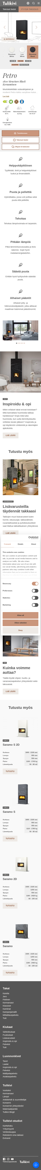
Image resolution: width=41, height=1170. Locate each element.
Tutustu (10, 771)
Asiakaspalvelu (9, 1076)
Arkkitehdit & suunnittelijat (14, 1100)
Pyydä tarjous (29, 9)
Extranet (6, 1138)
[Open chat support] (36, 1165)
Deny (20, 630)
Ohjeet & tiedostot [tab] (22, 147)
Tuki (4, 1018)
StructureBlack (32, 55)
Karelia (6, 993)
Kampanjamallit (10, 1012)
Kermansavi (8, 1003)
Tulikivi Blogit (9, 1112)
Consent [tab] (7, 544)
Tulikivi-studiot (12, 1120)
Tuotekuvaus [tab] (22, 133)
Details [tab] (20, 544)
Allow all (20, 615)
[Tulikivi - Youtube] (12, 1159)
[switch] (35, 591)
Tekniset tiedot (9, 9)
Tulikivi (7, 1085)
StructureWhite (11, 55)
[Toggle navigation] (39, 3)
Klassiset (7, 1006)
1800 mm (20, 61)
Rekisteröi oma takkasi (13, 1135)
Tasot (5, 1061)
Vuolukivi (7, 1090)
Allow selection (20, 623)
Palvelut (6, 1044)
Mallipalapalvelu (10, 1073)
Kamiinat (7, 1009)
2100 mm (28, 61)
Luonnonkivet (12, 1056)
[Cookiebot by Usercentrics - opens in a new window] (28, 537)
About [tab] (33, 544)
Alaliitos (15, 64)
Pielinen (6, 999)
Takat (6, 988)
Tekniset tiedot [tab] (22, 140)
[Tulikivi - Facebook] (4, 1159)
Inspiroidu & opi (10, 1041)
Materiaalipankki (10, 1109)
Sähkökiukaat (9, 1032)
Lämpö (6, 1096)
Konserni (7, 1103)
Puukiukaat (8, 1035)
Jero (5, 996)
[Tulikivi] (12, 3)
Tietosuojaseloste (10, 1162)
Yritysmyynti (8, 1129)
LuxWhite (22, 55)
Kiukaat (8, 1026)
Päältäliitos (24, 64)
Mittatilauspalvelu (10, 1015)
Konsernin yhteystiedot (13, 1106)
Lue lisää (6, 96)
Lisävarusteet (9, 1038)
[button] (33, 3)
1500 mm (12, 61)
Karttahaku (8, 1126)
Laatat (5, 1064)
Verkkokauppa (9, 1132)
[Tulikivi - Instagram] (8, 1159)
